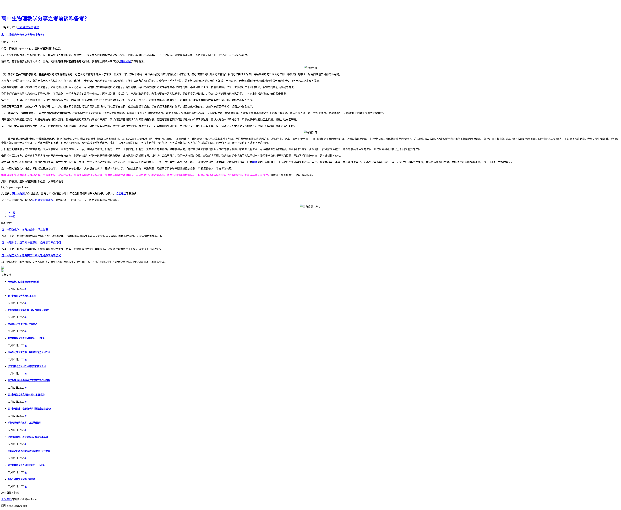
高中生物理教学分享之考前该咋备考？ (45, 18)
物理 (36, 27)
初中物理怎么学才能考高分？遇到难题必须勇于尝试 (31, 255)
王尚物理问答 (25, 27)
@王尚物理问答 (19, 7)
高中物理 (125, 61)
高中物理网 (18, 193)
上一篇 (12, 212)
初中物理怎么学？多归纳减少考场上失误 (24, 229)
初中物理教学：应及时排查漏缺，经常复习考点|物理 (31, 242)
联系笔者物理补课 (42, 200)
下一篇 (12, 216)
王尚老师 (6, 499)
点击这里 (121, 193)
